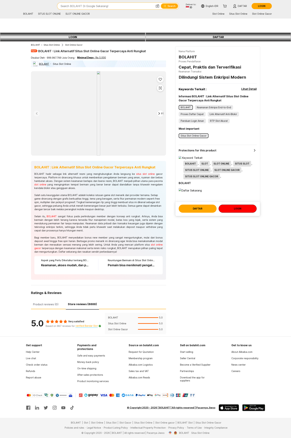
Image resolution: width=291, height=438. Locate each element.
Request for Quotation (141, 351)
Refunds (30, 371)
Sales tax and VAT (139, 371)
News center (238, 364)
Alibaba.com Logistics (141, 364)
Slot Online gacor (165, 422)
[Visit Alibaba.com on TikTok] (72, 407)
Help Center (33, 351)
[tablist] (98, 303)
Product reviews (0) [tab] (45, 304)
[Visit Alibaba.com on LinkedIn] (37, 407)
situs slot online (145, 173)
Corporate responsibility (244, 358)
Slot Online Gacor (74, 45)
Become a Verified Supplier (195, 364)
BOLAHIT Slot (185, 422)
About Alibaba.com (241, 351)
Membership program (141, 358)
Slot (86, 422)
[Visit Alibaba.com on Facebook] (28, 407)
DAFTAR (218, 37)
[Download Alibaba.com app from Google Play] (253, 407)
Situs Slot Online (52, 45)
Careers (235, 371)
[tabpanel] (98, 323)
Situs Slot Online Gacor (208, 422)
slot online (40, 184)
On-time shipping (86, 368)
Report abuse (33, 377)
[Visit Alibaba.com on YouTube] (63, 407)
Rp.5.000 (91, 57)
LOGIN (73, 37)
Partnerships (187, 371)
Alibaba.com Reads (139, 377)
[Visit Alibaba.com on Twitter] (45, 407)
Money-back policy (88, 362)
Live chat (31, 358)
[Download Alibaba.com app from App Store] (229, 407)
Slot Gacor (125, 422)
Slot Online (97, 422)
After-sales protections (90, 374)
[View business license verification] (170, 433)
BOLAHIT (35, 45)
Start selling (186, 351)
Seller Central (187, 358)
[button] (157, 6)
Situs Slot (111, 422)
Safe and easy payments (91, 355)
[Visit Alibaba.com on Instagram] (54, 407)
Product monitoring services (93, 381)
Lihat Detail (249, 89)
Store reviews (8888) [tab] (82, 304)
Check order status (36, 364)
